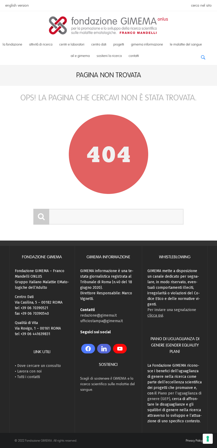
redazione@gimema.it (98, 315)
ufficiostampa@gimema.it (101, 321)
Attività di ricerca (40, 44)
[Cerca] (202, 55)
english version (17, 5)
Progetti (118, 44)
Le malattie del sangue (186, 44)
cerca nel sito (201, 5)
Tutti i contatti (28, 377)
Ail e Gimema (80, 56)
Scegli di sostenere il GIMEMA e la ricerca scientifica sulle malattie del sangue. (107, 384)
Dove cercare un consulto (39, 365)
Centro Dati (98, 44)
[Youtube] (120, 348)
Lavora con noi (29, 371)
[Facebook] (88, 348)
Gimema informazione (147, 44)
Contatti (134, 56)
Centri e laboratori (71, 44)
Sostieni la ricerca (109, 56)
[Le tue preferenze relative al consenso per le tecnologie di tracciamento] (208, 439)
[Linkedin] (104, 348)
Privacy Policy (194, 440)
